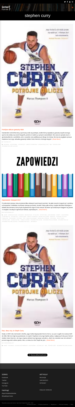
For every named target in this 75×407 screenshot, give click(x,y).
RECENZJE (43, 377)
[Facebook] (67, 2)
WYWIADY (43, 383)
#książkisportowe (7, 396)
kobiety (58, 214)
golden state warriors (21, 345)
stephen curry (57, 144)
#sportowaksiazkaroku (9, 393)
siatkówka (53, 218)
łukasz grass (22, 216)
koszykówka (13, 144)
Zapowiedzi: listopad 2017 (11, 200)
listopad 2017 (21, 144)
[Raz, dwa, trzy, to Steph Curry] (37, 327)
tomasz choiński (25, 219)
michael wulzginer (44, 216)
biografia (6, 144)
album (5, 214)
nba (51, 144)
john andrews (51, 214)
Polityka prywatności (43, 404)
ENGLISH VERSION (46, 390)
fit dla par (36, 214)
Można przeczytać (43, 144)
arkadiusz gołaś (12, 214)
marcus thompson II (31, 144)
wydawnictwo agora (36, 219)
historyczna (43, 214)
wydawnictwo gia (63, 219)
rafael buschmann (31, 218)
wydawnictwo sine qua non (9, 146)
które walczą (6, 216)
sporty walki (60, 218)
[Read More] (56, 139)
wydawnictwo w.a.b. (24, 221)
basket (5, 345)
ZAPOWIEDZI (44, 380)
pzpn (24, 218)
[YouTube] (70, 2)
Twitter (4, 380)
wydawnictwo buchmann (50, 219)
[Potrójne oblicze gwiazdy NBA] (37, 126)
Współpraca (54, 404)
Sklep (72, 404)
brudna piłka (28, 214)
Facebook (5, 377)
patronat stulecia (61, 216)
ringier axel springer (43, 218)
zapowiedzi (34, 221)
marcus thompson (32, 216)
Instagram (5, 383)
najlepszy (52, 216)
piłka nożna (12, 218)
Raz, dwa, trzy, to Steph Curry (13, 331)
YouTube (5, 386)
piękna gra (5, 218)
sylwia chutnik (15, 219)
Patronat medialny (63, 404)
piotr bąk (19, 218)
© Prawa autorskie (31, 404)
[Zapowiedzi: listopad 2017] (37, 197)
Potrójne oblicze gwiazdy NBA (13, 130)
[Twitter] (65, 2)
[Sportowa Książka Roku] (6, 10)
